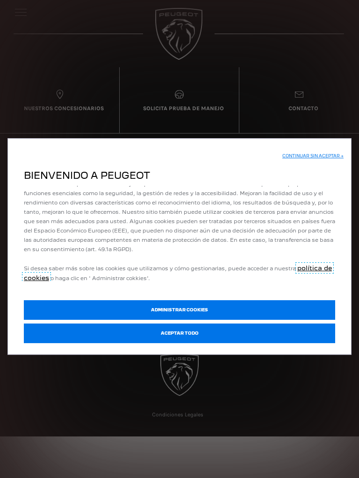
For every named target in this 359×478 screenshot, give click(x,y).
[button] (313, 156)
